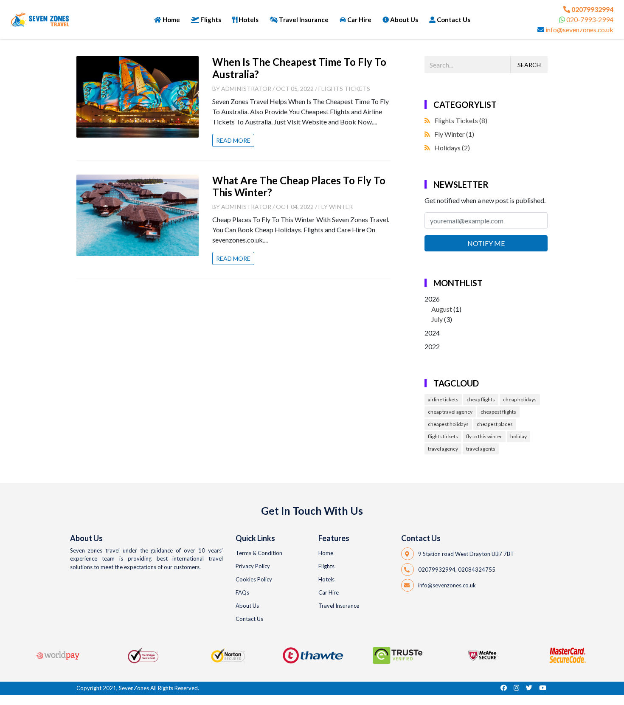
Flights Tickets (344, 88)
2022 (432, 346)
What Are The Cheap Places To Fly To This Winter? (298, 186)
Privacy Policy (253, 566)
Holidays (452, 148)
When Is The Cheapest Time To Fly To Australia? (299, 68)
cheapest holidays (448, 424)
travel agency (443, 449)
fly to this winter (484, 436)
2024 (432, 333)
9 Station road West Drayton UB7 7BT (466, 553)
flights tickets (443, 436)
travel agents (480, 449)
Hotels (249, 19)
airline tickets (443, 399)
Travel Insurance (304, 19)
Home (171, 19)
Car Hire (359, 19)
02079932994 (592, 9)
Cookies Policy (254, 579)
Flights (210, 19)
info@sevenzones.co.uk (579, 29)
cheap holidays (520, 399)
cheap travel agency (450, 412)
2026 (442, 309)
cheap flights (481, 399)
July (437, 319)
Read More (233, 140)
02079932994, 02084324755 (456, 569)
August (441, 309)
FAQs (242, 592)
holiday (518, 436)
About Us (404, 19)
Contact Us (453, 19)
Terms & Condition (259, 553)
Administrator (246, 88)
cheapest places (495, 424)
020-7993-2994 (589, 19)
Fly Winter (335, 206)
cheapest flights (498, 412)
